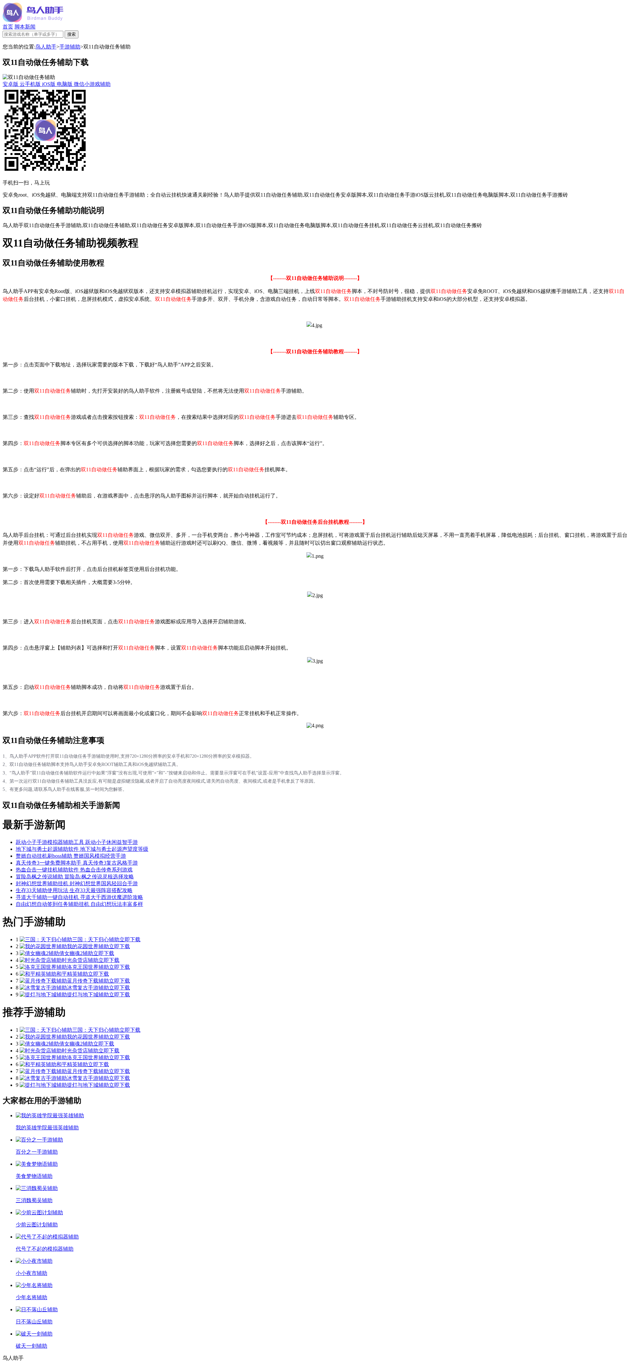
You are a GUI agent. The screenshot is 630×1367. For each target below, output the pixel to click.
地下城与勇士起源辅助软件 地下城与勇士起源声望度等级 (82, 849)
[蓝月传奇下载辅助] (43, 981)
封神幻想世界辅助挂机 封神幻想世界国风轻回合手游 (77, 883)
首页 (8, 26)
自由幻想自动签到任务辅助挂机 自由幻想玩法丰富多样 (79, 904)
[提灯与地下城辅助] (43, 994)
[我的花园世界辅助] (43, 946)
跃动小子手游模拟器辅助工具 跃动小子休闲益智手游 (77, 842)
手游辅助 (69, 46)
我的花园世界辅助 (88, 946)
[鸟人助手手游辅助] (33, 20)
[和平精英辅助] (38, 974)
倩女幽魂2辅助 (76, 953)
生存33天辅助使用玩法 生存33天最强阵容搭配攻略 (74, 890)
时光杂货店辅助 (80, 960)
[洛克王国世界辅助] (43, 967)
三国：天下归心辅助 (95, 939)
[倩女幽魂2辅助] (39, 953)
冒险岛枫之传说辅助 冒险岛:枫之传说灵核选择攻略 (75, 876)
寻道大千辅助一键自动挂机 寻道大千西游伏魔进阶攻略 (79, 897)
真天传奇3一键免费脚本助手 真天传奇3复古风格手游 (77, 863)
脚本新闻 (24, 26)
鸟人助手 (45, 46)
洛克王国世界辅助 (88, 967)
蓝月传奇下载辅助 (88, 981)
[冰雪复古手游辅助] (43, 987)
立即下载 (129, 939)
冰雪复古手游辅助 (88, 987)
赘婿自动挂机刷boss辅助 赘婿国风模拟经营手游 (71, 856)
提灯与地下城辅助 (88, 994)
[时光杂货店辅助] (41, 960)
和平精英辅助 (72, 974)
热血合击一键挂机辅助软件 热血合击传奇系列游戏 (74, 869)
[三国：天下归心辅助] (46, 939)
